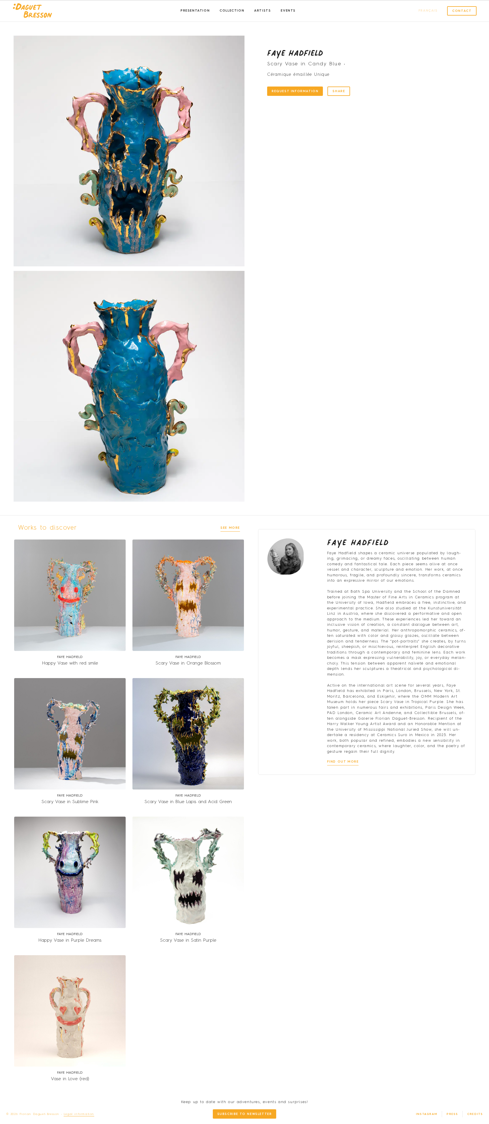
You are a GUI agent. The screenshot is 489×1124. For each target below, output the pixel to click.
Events (288, 10)
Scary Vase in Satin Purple (188, 940)
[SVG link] (32, 11)
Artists (262, 10)
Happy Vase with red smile (70, 663)
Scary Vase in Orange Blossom (188, 663)
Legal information (79, 1114)
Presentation (195, 10)
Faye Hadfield (295, 52)
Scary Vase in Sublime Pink (70, 802)
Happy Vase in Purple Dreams (69, 940)
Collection (232, 10)
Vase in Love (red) (70, 1079)
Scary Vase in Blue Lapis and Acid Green (188, 802)
